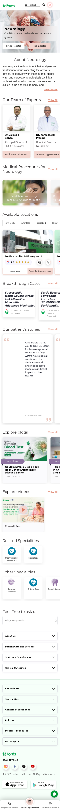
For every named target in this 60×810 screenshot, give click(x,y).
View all (53, 100)
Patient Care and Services (19, 646)
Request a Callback (9, 807)
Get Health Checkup (50, 807)
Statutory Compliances (18, 657)
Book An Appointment (16, 154)
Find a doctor (39, 46)
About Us (10, 636)
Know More (15, 271)
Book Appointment (30, 808)
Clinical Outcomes (15, 668)
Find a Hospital (13, 46)
